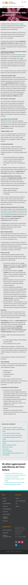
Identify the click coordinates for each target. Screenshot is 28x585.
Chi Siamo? (5, 498)
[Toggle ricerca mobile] (22, 2)
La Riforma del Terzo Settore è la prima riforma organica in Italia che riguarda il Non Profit (13, 429)
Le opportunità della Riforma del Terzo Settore (12, 438)
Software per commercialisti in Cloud (7, 536)
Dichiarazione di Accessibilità (5, 518)
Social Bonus (5, 449)
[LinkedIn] (16, 545)
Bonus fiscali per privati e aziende (13, 484)
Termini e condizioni (6, 514)
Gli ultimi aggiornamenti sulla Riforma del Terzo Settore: (12, 454)
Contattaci (17, 498)
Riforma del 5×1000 (7, 447)
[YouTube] (19, 542)
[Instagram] (22, 542)
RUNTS (19, 56)
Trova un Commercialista (7, 530)
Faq (16, 503)
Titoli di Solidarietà (7, 451)
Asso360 (3, 6)
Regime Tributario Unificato (9, 445)
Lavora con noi (5, 511)
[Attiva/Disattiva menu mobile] (25, 2)
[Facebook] (16, 542)
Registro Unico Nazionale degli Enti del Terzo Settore (13, 442)
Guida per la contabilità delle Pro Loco (14, 473)
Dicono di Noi (5, 506)
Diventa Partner (5, 532)
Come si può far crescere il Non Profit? (12, 435)
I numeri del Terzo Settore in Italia (11, 433)
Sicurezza (17, 506)
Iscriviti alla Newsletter (7, 503)
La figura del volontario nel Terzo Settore (14, 482)
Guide (7, 6)
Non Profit (8, 121)
